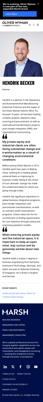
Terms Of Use (8, 374)
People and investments (13, 330)
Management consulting (14, 335)
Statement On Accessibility (15, 384)
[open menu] (38, 25)
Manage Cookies (9, 389)
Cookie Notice (9, 379)
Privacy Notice (24, 374)
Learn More (11, 14)
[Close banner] (38, 4)
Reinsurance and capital (13, 325)
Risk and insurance (11, 320)
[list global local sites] (29, 25)
